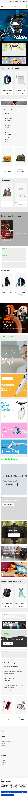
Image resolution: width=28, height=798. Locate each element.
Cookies (3, 745)
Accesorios (6, 113)
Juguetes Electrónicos (9, 673)
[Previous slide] (3, 84)
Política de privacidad (6, 739)
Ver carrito (3, 760)
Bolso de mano (7, 120)
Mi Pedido (3, 758)
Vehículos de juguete (9, 687)
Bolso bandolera (8, 116)
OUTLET (7, 643)
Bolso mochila (7, 125)
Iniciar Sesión (4, 762)
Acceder (7, 357)
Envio (2, 747)
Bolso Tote (6, 132)
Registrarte (24, 1)
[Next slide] (27, 26)
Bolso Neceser (7, 134)
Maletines (6, 139)
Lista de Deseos (4, 766)
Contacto (3, 773)
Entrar (20, 1)
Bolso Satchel (7, 127)
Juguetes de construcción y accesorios (13, 671)
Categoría (8, 557)
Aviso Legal (3, 743)
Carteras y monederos (9, 137)
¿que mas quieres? (10, 451)
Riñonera (6, 141)
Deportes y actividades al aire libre (12, 683)
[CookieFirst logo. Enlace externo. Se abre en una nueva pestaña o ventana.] (1, 779)
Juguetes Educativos (9, 678)
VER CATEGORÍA (9, 484)
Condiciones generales (6, 752)
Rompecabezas (8, 680)
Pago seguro (4, 750)
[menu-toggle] (2, 6)
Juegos (5, 676)
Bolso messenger (8, 123)
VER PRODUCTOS (9, 616)
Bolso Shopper (7, 130)
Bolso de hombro (8, 118)
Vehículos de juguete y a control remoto (13, 685)
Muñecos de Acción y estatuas (11, 666)
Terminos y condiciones (6, 741)
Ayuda (2, 764)
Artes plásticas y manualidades (11, 669)
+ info (6, 435)
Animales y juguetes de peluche (11, 690)
